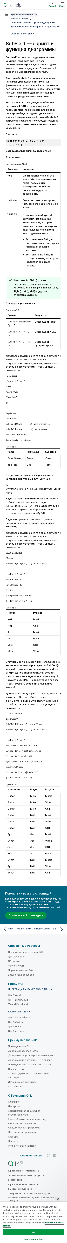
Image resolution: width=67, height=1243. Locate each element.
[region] (33, 1222)
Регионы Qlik (15, 1086)
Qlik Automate (16, 1031)
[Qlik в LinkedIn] (54, 1155)
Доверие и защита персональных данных (32, 1055)
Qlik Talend (14, 995)
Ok (33, 1232)
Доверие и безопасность (23, 1051)
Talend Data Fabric (18, 1004)
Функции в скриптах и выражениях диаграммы (35, 26)
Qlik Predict (14, 1026)
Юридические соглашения (22, 1171)
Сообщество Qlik (31, 1155)
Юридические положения (21, 1184)
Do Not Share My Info (40, 1193)
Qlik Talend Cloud (18, 999)
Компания (13, 1101)
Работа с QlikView (20, 18)
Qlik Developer (16, 956)
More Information (33, 1239)
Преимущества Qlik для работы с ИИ (29, 1064)
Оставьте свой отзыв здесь (25, 915)
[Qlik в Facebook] (22, 1162)
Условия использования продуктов (26, 1175)
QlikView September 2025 (24, 14)
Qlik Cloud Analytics (19, 1017)
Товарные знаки (16, 1193)
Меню (62, 6)
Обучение (14, 961)
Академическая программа (24, 1127)
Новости (13, 1141)
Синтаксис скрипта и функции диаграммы (33, 22)
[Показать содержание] (6, 14)
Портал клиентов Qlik (20, 970)
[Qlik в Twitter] (48, 1155)
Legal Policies (15, 1180)
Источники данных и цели (23, 1082)
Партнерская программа (22, 1132)
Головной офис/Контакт (22, 1145)
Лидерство (14, 1106)
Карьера (13, 1136)
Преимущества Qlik (19, 1046)
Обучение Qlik (16, 965)
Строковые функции (21, 33)
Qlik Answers (15, 1022)
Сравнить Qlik (16, 1069)
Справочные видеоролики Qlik (25, 952)
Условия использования (20, 1189)
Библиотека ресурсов (21, 974)
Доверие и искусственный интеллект (30, 1060)
